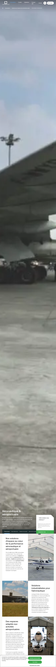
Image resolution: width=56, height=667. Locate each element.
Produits (20, 2)
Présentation (7, 531)
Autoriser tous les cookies (35, 658)
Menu (51, 3)
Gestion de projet (23, 531)
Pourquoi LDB (33, 3)
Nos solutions (13, 2)
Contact (40, 3)
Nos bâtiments (14, 531)
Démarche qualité (33, 531)
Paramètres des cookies (35, 665)
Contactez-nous (42, 532)
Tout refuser (35, 662)
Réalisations (26, 2)
